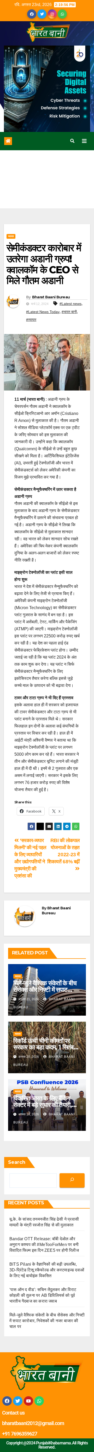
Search (16, 1162)
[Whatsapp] (39, 1401)
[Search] (72, 1180)
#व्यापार (31, 320)
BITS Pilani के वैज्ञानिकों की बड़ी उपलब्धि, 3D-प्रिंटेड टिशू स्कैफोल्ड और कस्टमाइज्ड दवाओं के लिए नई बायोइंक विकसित (46, 1270)
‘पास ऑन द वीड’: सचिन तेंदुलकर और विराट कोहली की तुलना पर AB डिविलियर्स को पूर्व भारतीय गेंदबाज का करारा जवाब (42, 1295)
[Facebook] (7, 1401)
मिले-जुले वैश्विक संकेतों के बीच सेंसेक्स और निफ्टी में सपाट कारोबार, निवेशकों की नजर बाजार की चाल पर (47, 1321)
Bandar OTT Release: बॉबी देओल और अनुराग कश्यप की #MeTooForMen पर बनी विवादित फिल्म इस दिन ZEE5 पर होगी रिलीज (44, 1245)
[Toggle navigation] (84, 141)
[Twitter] (17, 1401)
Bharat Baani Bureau (51, 297)
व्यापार (11, 236)
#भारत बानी (69, 312)
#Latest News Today (43, 312)
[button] (72, 141)
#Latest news (70, 304)
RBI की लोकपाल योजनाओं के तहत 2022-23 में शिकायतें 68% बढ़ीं (63, 851)
